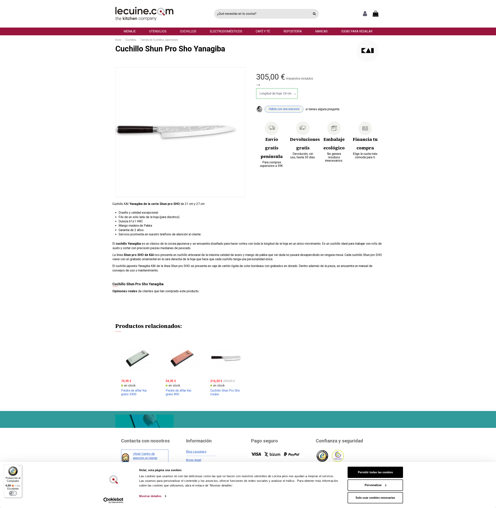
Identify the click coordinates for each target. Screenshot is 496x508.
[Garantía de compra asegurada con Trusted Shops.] (322, 456)
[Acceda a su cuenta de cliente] (365, 14)
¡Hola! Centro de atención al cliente (145, 456)
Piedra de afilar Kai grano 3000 (134, 392)
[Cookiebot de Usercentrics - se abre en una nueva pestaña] (113, 500)
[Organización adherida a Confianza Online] (337, 456)
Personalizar (373, 485)
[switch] (13, 493)
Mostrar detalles (150, 496)
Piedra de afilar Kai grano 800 (178, 392)
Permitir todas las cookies (375, 472)
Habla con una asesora (284, 109)
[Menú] (19, 466)
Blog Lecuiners (196, 451)
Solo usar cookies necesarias (375, 497)
